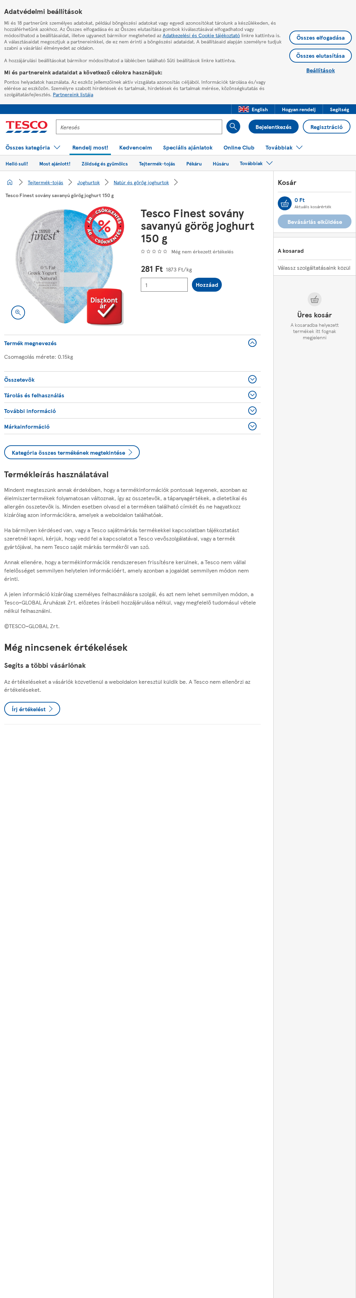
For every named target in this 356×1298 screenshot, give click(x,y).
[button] (253, 109)
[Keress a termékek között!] (233, 126)
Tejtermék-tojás (45, 182)
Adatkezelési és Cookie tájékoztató (201, 35)
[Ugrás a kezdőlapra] (27, 127)
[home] (9, 182)
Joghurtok (88, 182)
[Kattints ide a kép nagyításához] (18, 312)
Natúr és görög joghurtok (141, 182)
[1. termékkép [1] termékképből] (64, 266)
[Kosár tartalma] (285, 203)
